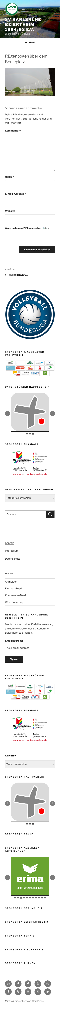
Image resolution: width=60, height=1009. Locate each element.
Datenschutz (12, 558)
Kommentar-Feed (15, 595)
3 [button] (33, 434)
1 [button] (27, 434)
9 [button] (39, 898)
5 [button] (27, 898)
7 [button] (33, 898)
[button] (7, 413)
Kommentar (13, 130)
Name (9, 176)
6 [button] (30, 898)
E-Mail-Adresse (15, 193)
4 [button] (24, 898)
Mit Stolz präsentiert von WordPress (24, 1001)
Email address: (14, 640)
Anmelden (11, 581)
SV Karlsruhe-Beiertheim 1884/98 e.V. (24, 24)
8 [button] (36, 898)
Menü (32, 42)
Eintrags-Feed (13, 588)
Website (10, 210)
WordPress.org (14, 602)
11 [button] (45, 898)
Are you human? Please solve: (23, 228)
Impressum (11, 550)
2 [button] (30, 434)
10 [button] (42, 898)
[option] (30, 412)
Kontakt (9, 542)
